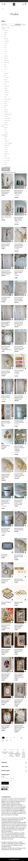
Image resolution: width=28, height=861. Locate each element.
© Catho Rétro (19, 271)
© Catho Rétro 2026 (14, 859)
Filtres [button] (2, 20)
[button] (3, 4)
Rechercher (18, 24)
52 (3, 740)
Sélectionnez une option (12, 188)
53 (7, 740)
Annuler (23, 24)
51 (21, 737)
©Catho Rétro (5, 190)
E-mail (2, 776)
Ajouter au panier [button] (12, 241)
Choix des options (25, 188)
